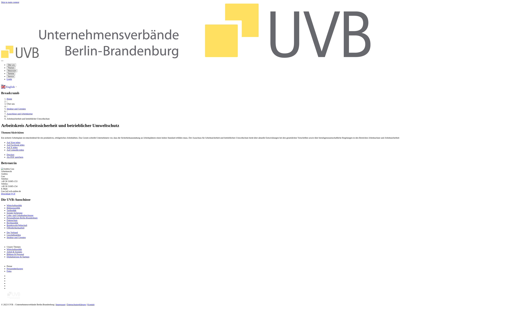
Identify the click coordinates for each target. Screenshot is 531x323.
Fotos (9, 271)
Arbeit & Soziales (14, 252)
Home (9, 99)
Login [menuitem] (9, 79)
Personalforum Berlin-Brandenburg (22, 218)
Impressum (60, 304)
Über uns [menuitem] (11, 65)
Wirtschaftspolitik (14, 205)
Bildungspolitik (13, 208)
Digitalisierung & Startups (18, 257)
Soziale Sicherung (14, 213)
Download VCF (8, 194)
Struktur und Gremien (16, 109)
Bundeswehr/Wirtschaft (17, 225)
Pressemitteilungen (15, 269)
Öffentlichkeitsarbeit (15, 228)
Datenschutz (12, 220)
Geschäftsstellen (14, 235)
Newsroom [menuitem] (12, 71)
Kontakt (90, 304)
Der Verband (12, 232)
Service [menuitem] (11, 77)
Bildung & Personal (15, 254)
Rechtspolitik (12, 223)
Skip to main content (10, 2)
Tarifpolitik (11, 210)
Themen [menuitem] (11, 68)
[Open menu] (2, 60)
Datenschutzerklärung (76, 304)
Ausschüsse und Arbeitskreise (20, 114)
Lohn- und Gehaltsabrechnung (20, 215)
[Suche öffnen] (2, 84)
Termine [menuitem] (11, 74)
